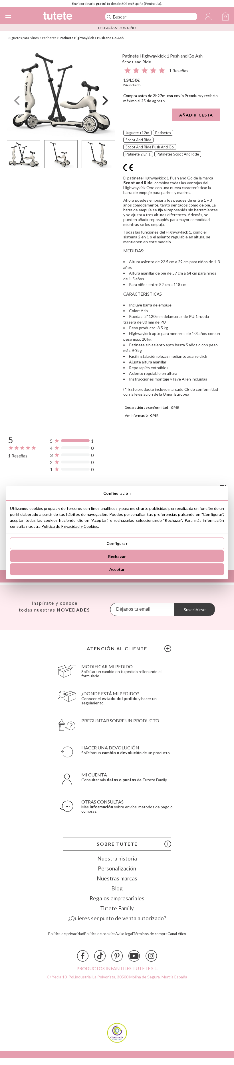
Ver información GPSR (141, 415)
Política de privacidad (66, 934)
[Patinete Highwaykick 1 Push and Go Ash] (61, 92)
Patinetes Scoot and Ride (178, 154)
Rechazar (117, 556)
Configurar (116, 543)
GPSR (175, 407)
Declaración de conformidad (146, 407)
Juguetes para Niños (23, 38)
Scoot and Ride (136, 61)
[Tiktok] (100, 956)
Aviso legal (124, 934)
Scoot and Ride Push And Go (150, 147)
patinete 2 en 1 (138, 154)
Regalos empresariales (117, 898)
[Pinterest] (117, 956)
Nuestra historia (117, 858)
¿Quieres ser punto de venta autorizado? (117, 918)
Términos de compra (150, 934)
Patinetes (49, 38)
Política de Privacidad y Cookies (69, 526)
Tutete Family (117, 908)
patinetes (163, 132)
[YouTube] (134, 956)
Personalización (117, 868)
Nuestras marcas (117, 878)
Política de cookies (99, 934)
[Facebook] (82, 956)
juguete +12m (137, 132)
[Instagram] (151, 956)
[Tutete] (66, 16)
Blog (117, 888)
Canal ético (177, 934)
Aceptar (117, 569)
